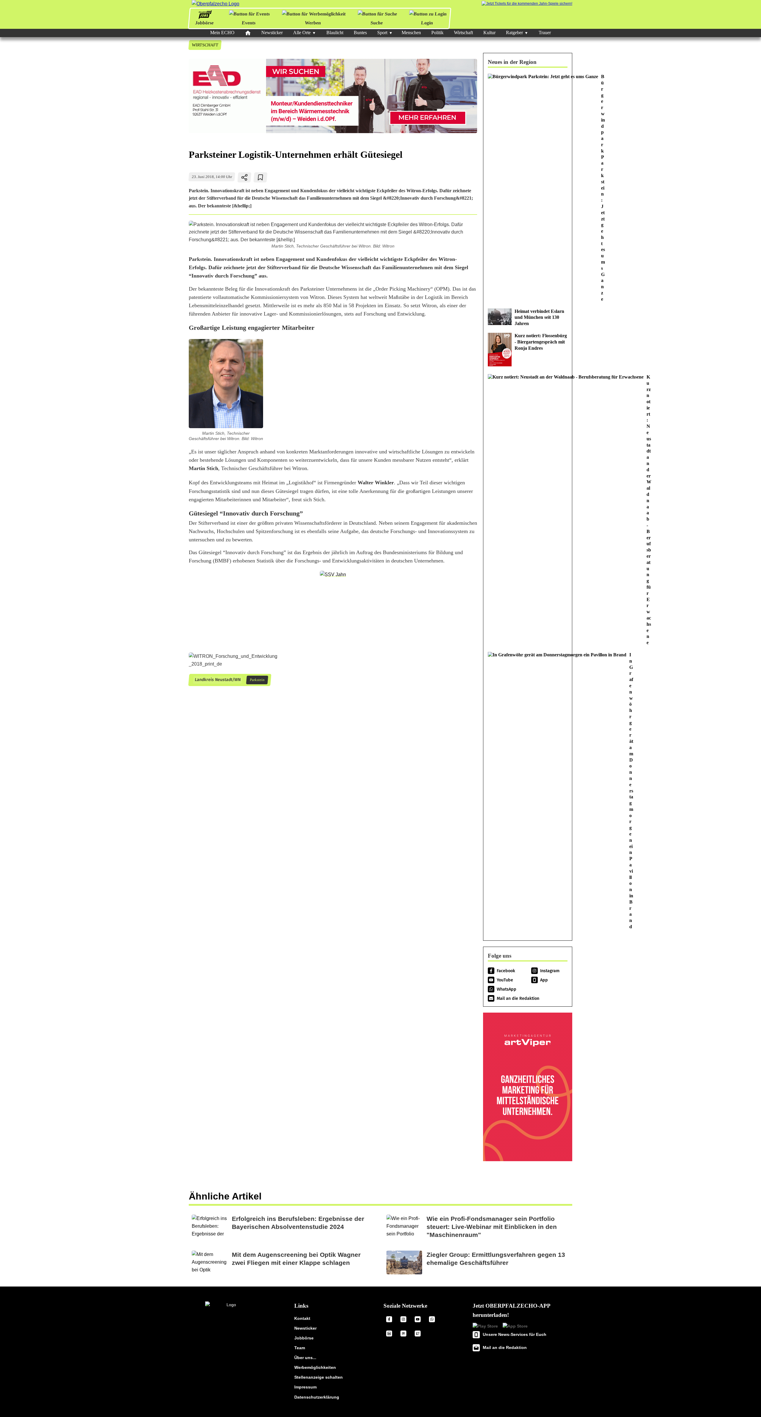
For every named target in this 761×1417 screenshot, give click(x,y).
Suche (376, 22)
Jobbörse (204, 22)
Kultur (489, 32)
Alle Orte (302, 32)
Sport (382, 32)
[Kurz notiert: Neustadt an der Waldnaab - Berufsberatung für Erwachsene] (527, 510)
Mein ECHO (222, 32)
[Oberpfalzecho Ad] (527, 4)
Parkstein (257, 680)
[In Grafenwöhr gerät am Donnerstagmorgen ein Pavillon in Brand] (527, 791)
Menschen (411, 32)
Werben (313, 22)
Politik (437, 32)
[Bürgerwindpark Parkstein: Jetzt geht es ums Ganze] (527, 188)
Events (249, 22)
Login (427, 22)
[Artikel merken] (261, 177)
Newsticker (272, 32)
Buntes (360, 32)
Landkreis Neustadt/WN (217, 679)
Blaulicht (334, 32)
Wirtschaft (463, 32)
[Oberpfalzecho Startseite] (215, 3)
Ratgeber (514, 32)
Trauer (545, 32)
